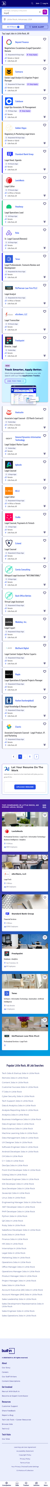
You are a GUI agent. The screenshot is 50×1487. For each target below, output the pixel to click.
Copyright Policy (25, 1455)
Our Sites (6, 1439)
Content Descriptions (11, 1381)
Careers (5, 1372)
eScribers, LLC (19, 874)
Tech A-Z (5, 1429)
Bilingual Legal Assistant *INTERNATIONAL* (23, 575)
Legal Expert (10, 627)
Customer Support (10, 1406)
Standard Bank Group (23, 914)
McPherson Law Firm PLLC (25, 1036)
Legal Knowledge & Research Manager (21, 706)
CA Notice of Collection (25, 1470)
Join (37, 3)
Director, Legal (11, 346)
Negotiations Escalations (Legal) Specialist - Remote (23, 49)
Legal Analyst (10, 293)
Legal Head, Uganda (13, 160)
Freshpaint (17, 953)
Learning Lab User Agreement (25, 1447)
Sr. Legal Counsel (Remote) (16, 238)
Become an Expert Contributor (15, 1396)
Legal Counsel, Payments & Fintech (19, 523)
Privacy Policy (25, 1459)
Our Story (6, 1368)
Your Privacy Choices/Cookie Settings (25, 1466)
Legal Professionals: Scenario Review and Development (22, 266)
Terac (14, 993)
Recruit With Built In (11, 1391)
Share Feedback (8, 1411)
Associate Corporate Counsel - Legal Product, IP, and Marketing (25, 734)
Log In (45, 3)
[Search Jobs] (45, 12)
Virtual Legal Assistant (14, 601)
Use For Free (14, 381)
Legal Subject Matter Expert (16, 444)
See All (44, 806)
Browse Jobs (7, 1424)
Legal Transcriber (12, 320)
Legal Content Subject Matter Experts (20, 654)
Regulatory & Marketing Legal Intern (20, 133)
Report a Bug (7, 1415)
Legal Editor (10, 186)
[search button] (32, 3)
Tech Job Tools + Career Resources (16, 1420)
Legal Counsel (10, 470)
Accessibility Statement (25, 1451)
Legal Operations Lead (14, 212)
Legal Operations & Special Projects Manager (23, 680)
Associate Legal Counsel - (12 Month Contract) (24, 418)
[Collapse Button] (44, 60)
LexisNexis (17, 831)
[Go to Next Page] (36, 756)
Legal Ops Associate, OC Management (20, 107)
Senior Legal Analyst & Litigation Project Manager (22, 79)
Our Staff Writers (9, 1377)
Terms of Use (25, 1463)
